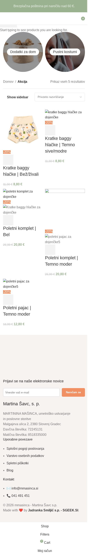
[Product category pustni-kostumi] (65, 52)
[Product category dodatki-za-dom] (23, 52)
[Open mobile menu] (4, 18)
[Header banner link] (44, 6)
